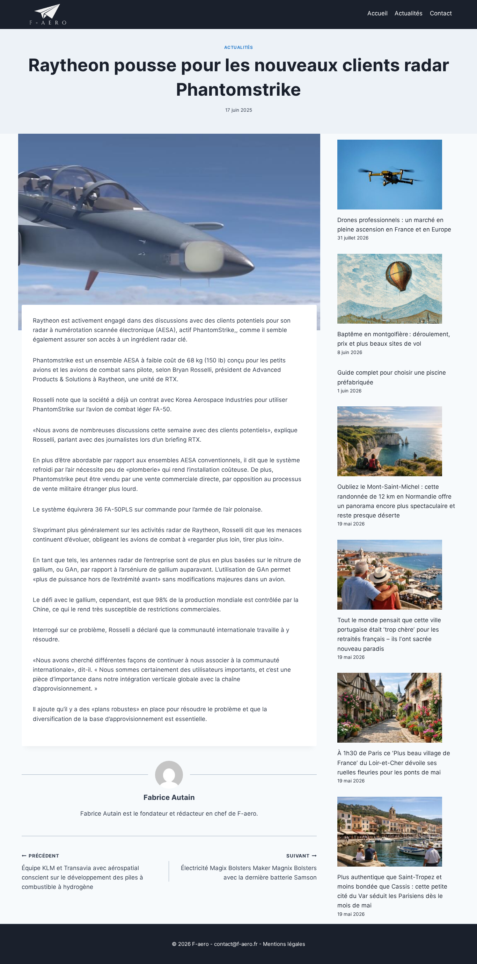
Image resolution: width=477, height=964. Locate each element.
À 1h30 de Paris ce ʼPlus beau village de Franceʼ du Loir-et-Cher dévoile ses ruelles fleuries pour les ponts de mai (393, 762)
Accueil (377, 13)
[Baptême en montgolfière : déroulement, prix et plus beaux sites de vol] (396, 289)
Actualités (409, 13)
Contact (441, 13)
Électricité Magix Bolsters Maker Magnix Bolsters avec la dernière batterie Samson (248, 867)
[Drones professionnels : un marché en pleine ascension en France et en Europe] (396, 174)
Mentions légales (284, 944)
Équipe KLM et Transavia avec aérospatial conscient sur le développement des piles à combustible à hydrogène (82, 871)
